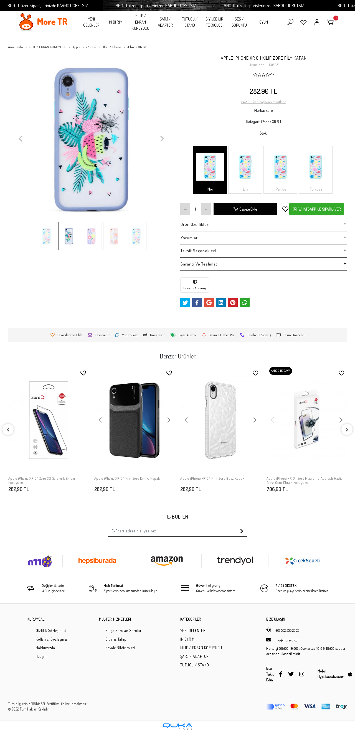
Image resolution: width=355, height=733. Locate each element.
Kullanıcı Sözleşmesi (52, 639)
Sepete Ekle (248, 209)
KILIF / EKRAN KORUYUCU (140, 22)
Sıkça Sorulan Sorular (123, 630)
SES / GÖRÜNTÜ (239, 22)
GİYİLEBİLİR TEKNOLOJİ (214, 22)
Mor (210, 189)
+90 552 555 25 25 (286, 630)
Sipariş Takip (115, 639)
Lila (245, 189)
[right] (347, 429)
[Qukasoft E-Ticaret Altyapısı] (177, 726)
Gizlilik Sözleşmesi (51, 630)
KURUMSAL (35, 619)
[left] (8, 429)
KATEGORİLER (190, 619)
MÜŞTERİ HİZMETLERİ (115, 619)
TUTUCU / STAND (189, 22)
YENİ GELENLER (91, 22)
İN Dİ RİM (116, 22)
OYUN (263, 22)
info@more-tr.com (287, 640)
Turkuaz (315, 189)
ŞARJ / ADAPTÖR (165, 22)
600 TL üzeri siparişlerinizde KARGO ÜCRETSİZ (47, 5)
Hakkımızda (45, 647)
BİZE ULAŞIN (275, 619)
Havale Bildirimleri (120, 647)
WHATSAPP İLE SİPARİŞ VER (319, 209)
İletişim (41, 656)
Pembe (280, 189)
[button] (331, 22)
